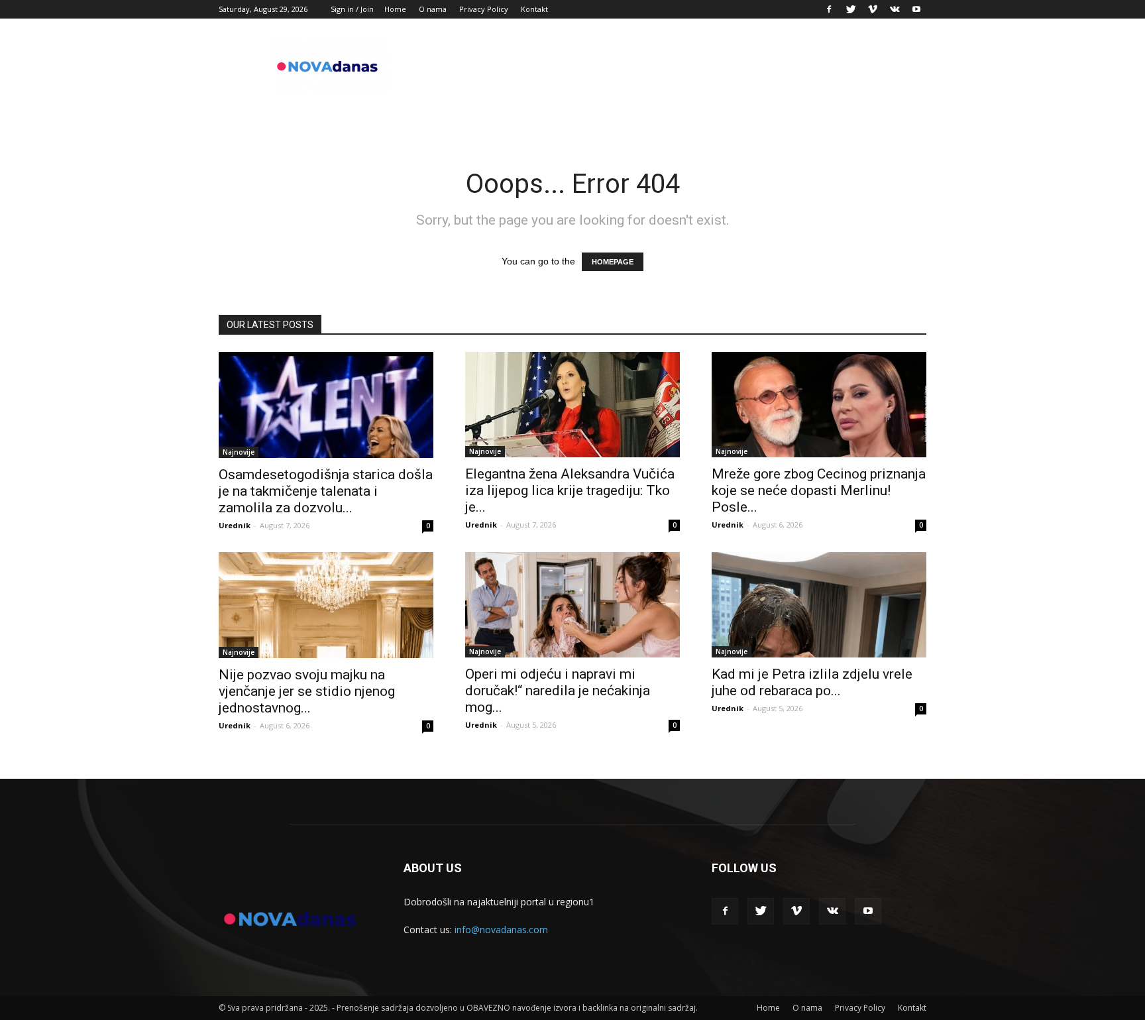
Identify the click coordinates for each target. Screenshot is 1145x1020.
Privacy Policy (483, 9)
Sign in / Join (352, 9)
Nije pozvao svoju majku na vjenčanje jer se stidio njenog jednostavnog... (307, 691)
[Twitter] (851, 9)
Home (395, 9)
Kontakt (534, 9)
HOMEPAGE (612, 262)
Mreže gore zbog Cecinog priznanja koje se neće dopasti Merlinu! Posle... (819, 490)
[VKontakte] (894, 9)
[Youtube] (916, 9)
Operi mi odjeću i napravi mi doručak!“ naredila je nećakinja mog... (557, 690)
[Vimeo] (873, 9)
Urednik (234, 525)
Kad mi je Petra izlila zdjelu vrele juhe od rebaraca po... (812, 682)
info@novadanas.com (501, 929)
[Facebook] (829, 9)
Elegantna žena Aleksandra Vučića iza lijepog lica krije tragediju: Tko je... (570, 490)
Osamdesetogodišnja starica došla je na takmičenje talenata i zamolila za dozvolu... (326, 491)
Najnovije (238, 452)
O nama (433, 9)
